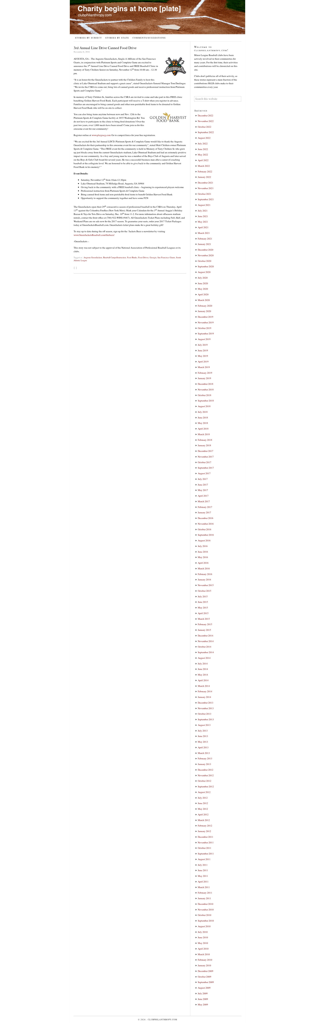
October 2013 (204, 713)
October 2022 (204, 126)
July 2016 (203, 546)
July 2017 (203, 479)
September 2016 (206, 534)
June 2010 (203, 937)
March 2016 (204, 568)
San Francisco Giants (166, 257)
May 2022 (203, 154)
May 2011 (203, 876)
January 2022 (204, 177)
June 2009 (203, 999)
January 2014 (204, 697)
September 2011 (206, 853)
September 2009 (206, 982)
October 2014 (204, 646)
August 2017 (204, 473)
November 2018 (206, 389)
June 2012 (203, 803)
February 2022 (205, 171)
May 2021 (203, 221)
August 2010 (204, 926)
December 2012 (205, 769)
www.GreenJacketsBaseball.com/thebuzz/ (94, 235)
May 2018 (203, 423)
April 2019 (203, 361)
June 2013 (203, 736)
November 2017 (206, 456)
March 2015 (204, 618)
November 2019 (206, 322)
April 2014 (203, 680)
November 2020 (206, 255)
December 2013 (205, 702)
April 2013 (203, 747)
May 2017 (203, 490)
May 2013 (203, 741)
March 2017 (204, 501)
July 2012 (203, 797)
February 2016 (205, 574)
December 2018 (205, 383)
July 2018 (203, 411)
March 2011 (204, 887)
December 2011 (205, 836)
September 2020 (206, 266)
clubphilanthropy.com (162, 1019)
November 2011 (206, 842)
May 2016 (203, 557)
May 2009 (203, 1004)
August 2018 (204, 406)
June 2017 (203, 484)
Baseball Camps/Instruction (114, 257)
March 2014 (204, 686)
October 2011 (204, 848)
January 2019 (204, 378)
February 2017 (205, 507)
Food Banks (132, 257)
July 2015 (203, 596)
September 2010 (206, 920)
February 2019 (205, 372)
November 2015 (206, 585)
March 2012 (204, 820)
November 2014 (206, 641)
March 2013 (204, 753)
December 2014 (205, 635)
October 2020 (204, 261)
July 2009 (203, 993)
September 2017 (206, 467)
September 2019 (206, 333)
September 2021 (206, 199)
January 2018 (204, 445)
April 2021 (203, 227)
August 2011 (204, 859)
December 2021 (205, 182)
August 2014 (204, 658)
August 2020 (204, 272)
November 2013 (206, 708)
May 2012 (203, 808)
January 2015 (204, 630)
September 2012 (206, 786)
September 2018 (206, 400)
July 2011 (203, 864)
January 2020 (204, 311)
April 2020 (203, 294)
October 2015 (204, 590)
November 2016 (206, 523)
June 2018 (203, 417)
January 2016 (204, 579)
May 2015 (203, 607)
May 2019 (203, 355)
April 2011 (203, 881)
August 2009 (204, 987)
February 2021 (205, 238)
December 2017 (205, 451)
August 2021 (204, 205)
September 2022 (206, 132)
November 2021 (206, 188)
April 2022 (203, 160)
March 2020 (204, 300)
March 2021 (204, 233)
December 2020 (205, 249)
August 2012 (204, 792)
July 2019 (203, 344)
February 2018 (205, 439)
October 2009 (204, 976)
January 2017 (204, 512)
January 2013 (204, 764)
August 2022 (204, 137)
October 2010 (204, 915)
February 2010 (205, 959)
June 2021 (203, 216)
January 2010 (204, 965)
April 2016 (203, 562)
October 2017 (204, 462)
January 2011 (204, 898)
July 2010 (203, 932)
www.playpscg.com (101, 135)
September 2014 (206, 652)
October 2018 (204, 395)
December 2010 (205, 904)
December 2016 (205, 518)
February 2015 (205, 624)
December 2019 (205, 316)
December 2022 (205, 115)
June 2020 (203, 283)
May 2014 (203, 674)
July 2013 (203, 730)
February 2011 (205, 892)
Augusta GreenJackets (93, 257)
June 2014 (203, 669)
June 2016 (203, 551)
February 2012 (205, 825)
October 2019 (204, 328)
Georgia (153, 257)
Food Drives (143, 257)
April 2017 (203, 495)
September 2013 (206, 719)
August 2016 (204, 540)
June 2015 (203, 602)
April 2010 (203, 948)
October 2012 (204, 780)
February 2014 (205, 691)
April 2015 (203, 613)
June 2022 (203, 149)
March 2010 (204, 954)
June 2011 (203, 870)
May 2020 (203, 288)
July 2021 (203, 210)
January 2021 (204, 244)
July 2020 (203, 277)
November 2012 (206, 775)
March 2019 (204, 367)
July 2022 (203, 143)
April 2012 (203, 814)
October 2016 (204, 529)
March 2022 (204, 165)
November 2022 (206, 121)
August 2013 (204, 725)
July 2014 (203, 663)
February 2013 (205, 758)
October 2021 (204, 193)
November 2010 (206, 909)
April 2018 (203, 428)
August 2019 (204, 339)
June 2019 (203, 350)
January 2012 (204, 831)
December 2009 (205, 971)
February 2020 (205, 305)
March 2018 (204, 434)
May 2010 (203, 943)
